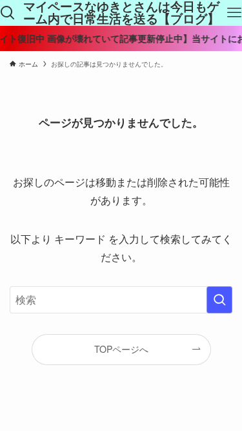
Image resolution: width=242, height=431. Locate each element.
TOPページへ (121, 348)
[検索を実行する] (219, 299)
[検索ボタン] (7, 13)
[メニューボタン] (234, 13)
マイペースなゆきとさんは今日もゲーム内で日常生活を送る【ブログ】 (121, 13)
